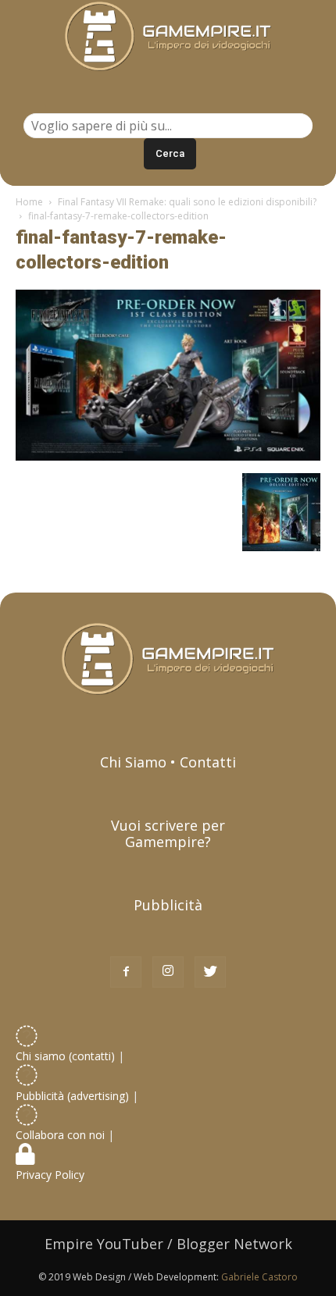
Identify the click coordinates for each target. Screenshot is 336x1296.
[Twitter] (210, 972)
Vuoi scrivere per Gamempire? (168, 833)
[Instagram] (168, 972)
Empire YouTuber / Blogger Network (168, 1244)
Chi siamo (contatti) (65, 1056)
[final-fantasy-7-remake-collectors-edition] (168, 456)
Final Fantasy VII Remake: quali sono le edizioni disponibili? (187, 201)
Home (29, 201)
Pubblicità (168, 904)
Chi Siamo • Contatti (168, 762)
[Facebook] (125, 972)
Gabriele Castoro (259, 1277)
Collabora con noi (62, 1134)
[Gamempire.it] (168, 36)
